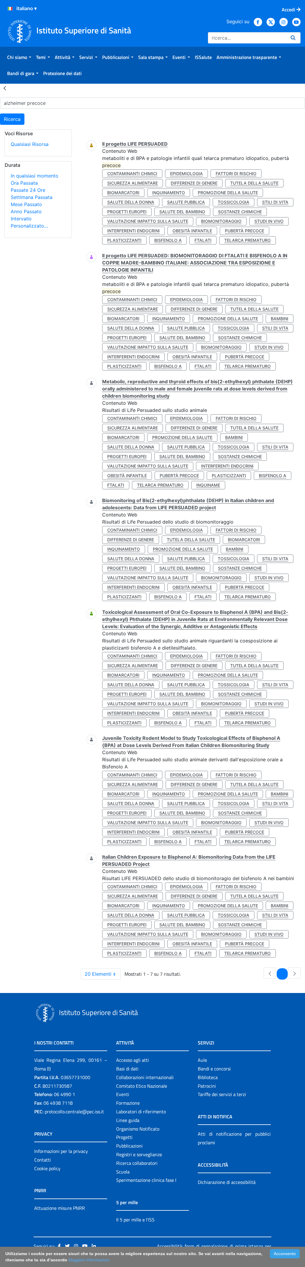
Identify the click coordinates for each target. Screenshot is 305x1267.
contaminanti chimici (132, 173)
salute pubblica (186, 202)
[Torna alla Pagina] (5, 88)
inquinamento (168, 192)
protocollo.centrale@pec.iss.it (74, 1111)
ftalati (202, 240)
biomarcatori (123, 192)
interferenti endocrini (133, 230)
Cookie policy (47, 1168)
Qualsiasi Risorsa (30, 144)
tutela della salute (254, 183)
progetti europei (127, 211)
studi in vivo (269, 221)
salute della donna (130, 202)
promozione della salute (228, 192)
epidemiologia (186, 173)
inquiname (208, 485)
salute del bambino (182, 211)
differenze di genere (194, 183)
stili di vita (275, 202)
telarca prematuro (247, 240)
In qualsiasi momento (34, 176)
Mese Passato (26, 204)
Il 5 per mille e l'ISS (135, 1219)
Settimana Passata (31, 197)
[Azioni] (10, 8)
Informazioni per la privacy (61, 1151)
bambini (279, 318)
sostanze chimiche (240, 211)
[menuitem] (19, 57)
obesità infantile (192, 230)
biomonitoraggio (221, 221)
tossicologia (233, 202)
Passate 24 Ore (28, 190)
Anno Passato (26, 211)
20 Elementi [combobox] (98, 974)
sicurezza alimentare (132, 183)
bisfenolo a (168, 240)
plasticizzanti (124, 240)
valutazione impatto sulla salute (147, 221)
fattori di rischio (236, 173)
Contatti (42, 1159)
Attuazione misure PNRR (59, 1208)
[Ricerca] (293, 38)
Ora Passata (24, 183)
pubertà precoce (244, 230)
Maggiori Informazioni (89, 1259)
